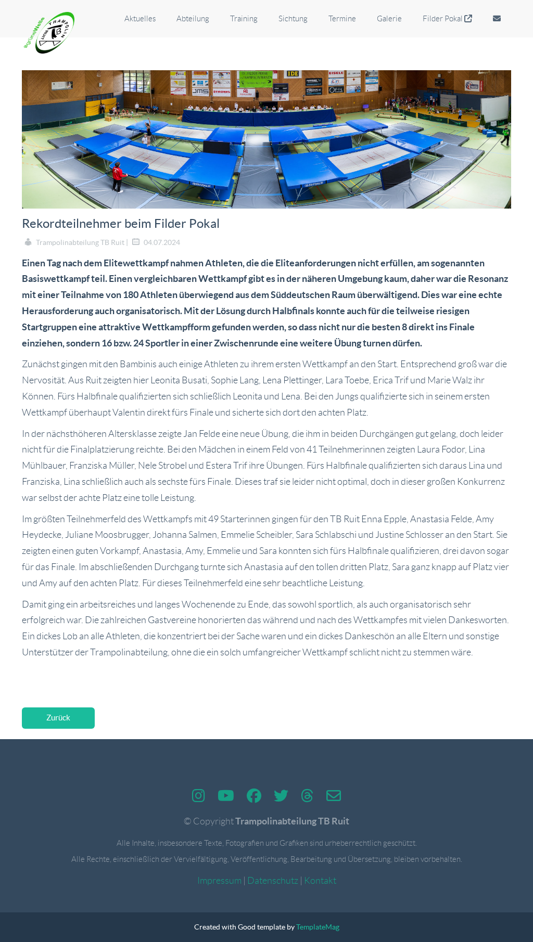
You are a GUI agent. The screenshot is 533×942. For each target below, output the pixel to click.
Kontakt (320, 880)
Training (244, 19)
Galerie (389, 19)
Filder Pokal (443, 19)
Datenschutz (272, 880)
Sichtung (293, 19)
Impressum (219, 880)
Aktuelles (140, 19)
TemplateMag (317, 927)
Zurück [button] (58, 717)
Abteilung (192, 19)
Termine (342, 19)
